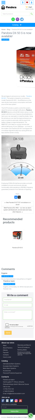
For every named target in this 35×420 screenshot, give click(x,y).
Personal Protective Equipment (12, 373)
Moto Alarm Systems (9, 368)
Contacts (6, 355)
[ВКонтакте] (15, 197)
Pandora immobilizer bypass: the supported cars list (24, 353)
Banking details (22, 350)
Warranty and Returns (24, 345)
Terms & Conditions (24, 347)
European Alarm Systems (11, 366)
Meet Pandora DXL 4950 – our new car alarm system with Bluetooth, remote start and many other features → (18, 210)
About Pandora (7, 348)
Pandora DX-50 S (17, 247)
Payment (5, 352)
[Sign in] (32, 2)
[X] (19, 197)
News (5, 345)
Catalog (15, 25)
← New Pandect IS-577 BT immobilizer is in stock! (17, 203)
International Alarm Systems (11, 364)
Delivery (5, 350)
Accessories (7, 370)
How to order (7, 357)
